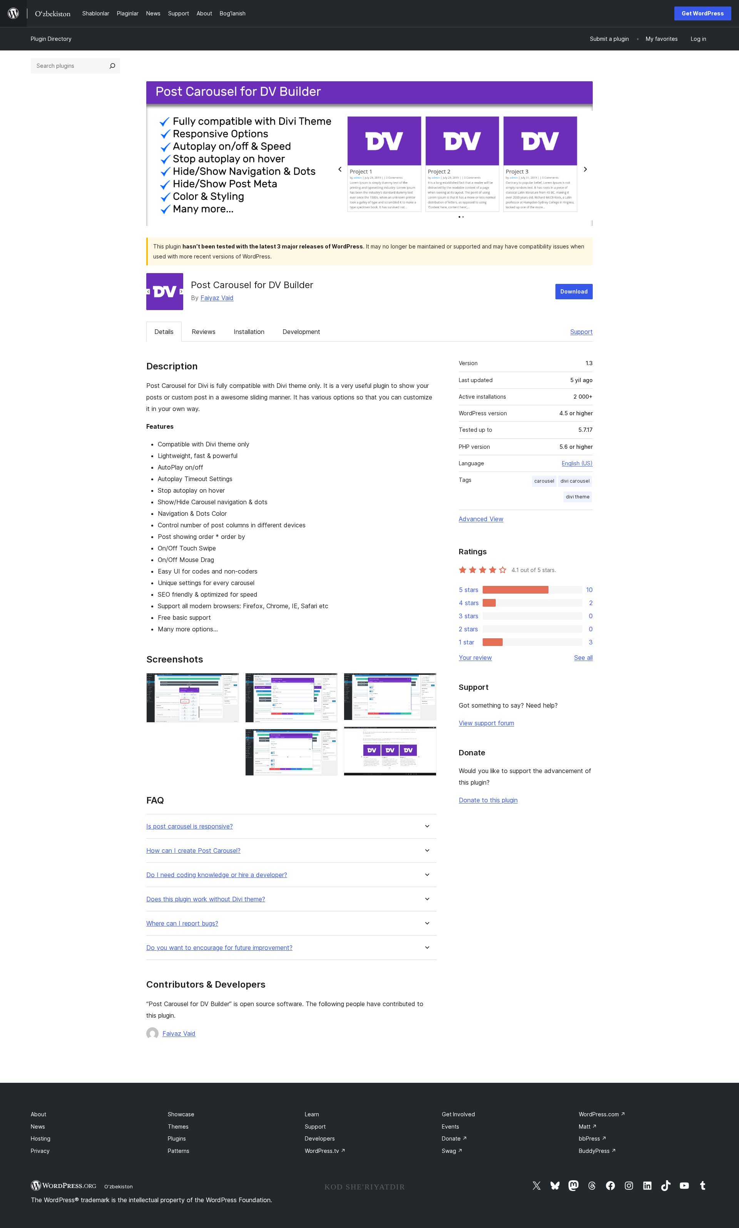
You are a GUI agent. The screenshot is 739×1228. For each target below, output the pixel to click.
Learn (312, 1114)
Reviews (204, 332)
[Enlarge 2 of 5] (327, 683)
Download (574, 291)
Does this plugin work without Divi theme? (205, 899)
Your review (475, 657)
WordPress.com (602, 1114)
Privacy (40, 1150)
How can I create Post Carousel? (193, 850)
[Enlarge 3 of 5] (327, 739)
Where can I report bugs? (182, 923)
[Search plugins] (112, 66)
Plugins (177, 1138)
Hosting (40, 1138)
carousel (544, 481)
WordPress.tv (325, 1150)
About (38, 1114)
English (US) (577, 463)
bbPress (593, 1138)
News (38, 1126)
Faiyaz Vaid (217, 298)
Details (164, 332)
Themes (178, 1126)
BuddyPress (597, 1150)
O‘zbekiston (118, 1186)
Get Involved (458, 1114)
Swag (452, 1150)
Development (301, 332)
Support (581, 332)
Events (450, 1126)
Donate (454, 1138)
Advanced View (481, 519)
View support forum (486, 723)
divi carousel (575, 481)
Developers (320, 1138)
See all (583, 657)
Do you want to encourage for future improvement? (219, 947)
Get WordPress (703, 13)
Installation (249, 332)
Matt (588, 1126)
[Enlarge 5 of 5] (426, 737)
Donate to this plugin (488, 800)
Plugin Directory (51, 38)
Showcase (181, 1114)
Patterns (178, 1150)
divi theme (578, 497)
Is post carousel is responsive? (189, 826)
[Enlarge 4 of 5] (426, 683)
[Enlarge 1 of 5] (228, 683)
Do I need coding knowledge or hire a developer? (216, 875)
